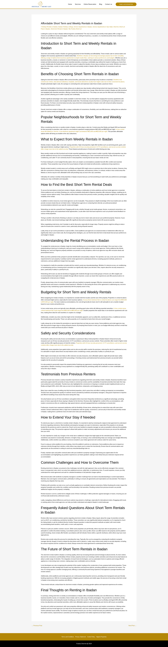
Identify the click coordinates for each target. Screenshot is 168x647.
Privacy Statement (80, 636)
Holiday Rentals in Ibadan (50, 27)
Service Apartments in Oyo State (103, 27)
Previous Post (37, 625)
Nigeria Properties (101, 636)
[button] (126, 4)
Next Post (132, 625)
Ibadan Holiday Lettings (65, 27)
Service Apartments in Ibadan (83, 27)
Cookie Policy (91, 636)
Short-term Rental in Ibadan (59, 29)
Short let (116, 27)
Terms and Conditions (68, 636)
